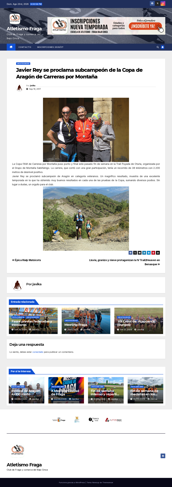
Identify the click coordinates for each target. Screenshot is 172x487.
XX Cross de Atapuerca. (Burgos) (136, 323)
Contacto (24, 47)
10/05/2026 (139, 399)
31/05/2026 (100, 399)
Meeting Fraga (75, 325)
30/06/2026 (20, 399)
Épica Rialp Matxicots (27, 260)
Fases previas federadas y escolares (32, 323)
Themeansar (107, 482)
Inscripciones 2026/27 (50, 47)
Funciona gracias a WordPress (72, 482)
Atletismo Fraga (24, 28)
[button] (158, 47)
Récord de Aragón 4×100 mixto (25, 392)
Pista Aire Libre (18, 387)
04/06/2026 (60, 399)
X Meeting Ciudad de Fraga (65, 392)
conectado (38, 352)
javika (32, 85)
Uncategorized (23, 63)
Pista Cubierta (18, 317)
